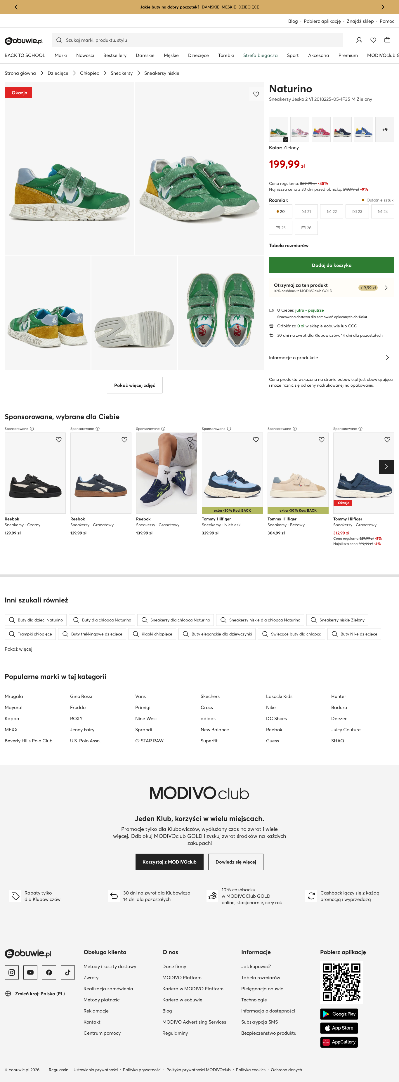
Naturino (290, 88)
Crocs (207, 707)
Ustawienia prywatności (96, 1069)
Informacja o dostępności (268, 1011)
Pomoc (387, 21)
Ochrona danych (286, 1069)
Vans (140, 696)
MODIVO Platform (182, 977)
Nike (271, 707)
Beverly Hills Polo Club (29, 741)
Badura (339, 707)
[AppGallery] (339, 1042)
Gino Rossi (81, 696)
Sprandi (143, 729)
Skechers (210, 696)
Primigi (142, 707)
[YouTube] (30, 972)
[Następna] (383, 7)
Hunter (338, 696)
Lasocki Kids (279, 696)
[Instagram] (12, 972)
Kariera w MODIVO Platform (192, 988)
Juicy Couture (346, 729)
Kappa (12, 718)
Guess (272, 741)
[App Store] (339, 1028)
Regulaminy (175, 1033)
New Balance (215, 729)
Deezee (339, 718)
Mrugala (14, 696)
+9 (385, 129)
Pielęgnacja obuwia (262, 988)
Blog (293, 21)
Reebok (274, 729)
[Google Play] (339, 1014)
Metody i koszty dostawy (110, 966)
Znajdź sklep (360, 21)
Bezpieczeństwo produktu (268, 1033)
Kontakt (92, 1022)
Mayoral (13, 707)
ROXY (76, 718)
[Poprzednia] (16, 7)
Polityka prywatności (142, 1069)
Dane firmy (174, 966)
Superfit (209, 741)
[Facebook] (49, 972)
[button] (69, 168)
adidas (208, 718)
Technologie (254, 1000)
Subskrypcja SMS (259, 1022)
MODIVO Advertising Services (194, 1022)
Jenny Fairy (82, 729)
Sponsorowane (16, 428)
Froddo (78, 707)
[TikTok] (68, 972)
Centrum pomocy (102, 1033)
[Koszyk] (387, 40)
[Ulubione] (373, 40)
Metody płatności (102, 1000)
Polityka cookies (251, 1069)
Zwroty (91, 977)
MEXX (11, 729)
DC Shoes (276, 718)
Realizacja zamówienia (108, 988)
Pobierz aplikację (322, 21)
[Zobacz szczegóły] (387, 357)
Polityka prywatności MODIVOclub (198, 1069)
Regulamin (58, 1069)
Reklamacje (96, 1011)
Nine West (146, 718)
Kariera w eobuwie (182, 1000)
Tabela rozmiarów (260, 977)
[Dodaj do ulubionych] (256, 94)
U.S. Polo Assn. (85, 741)
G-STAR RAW (149, 741)
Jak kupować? (256, 966)
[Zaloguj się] (359, 40)
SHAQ (337, 741)
